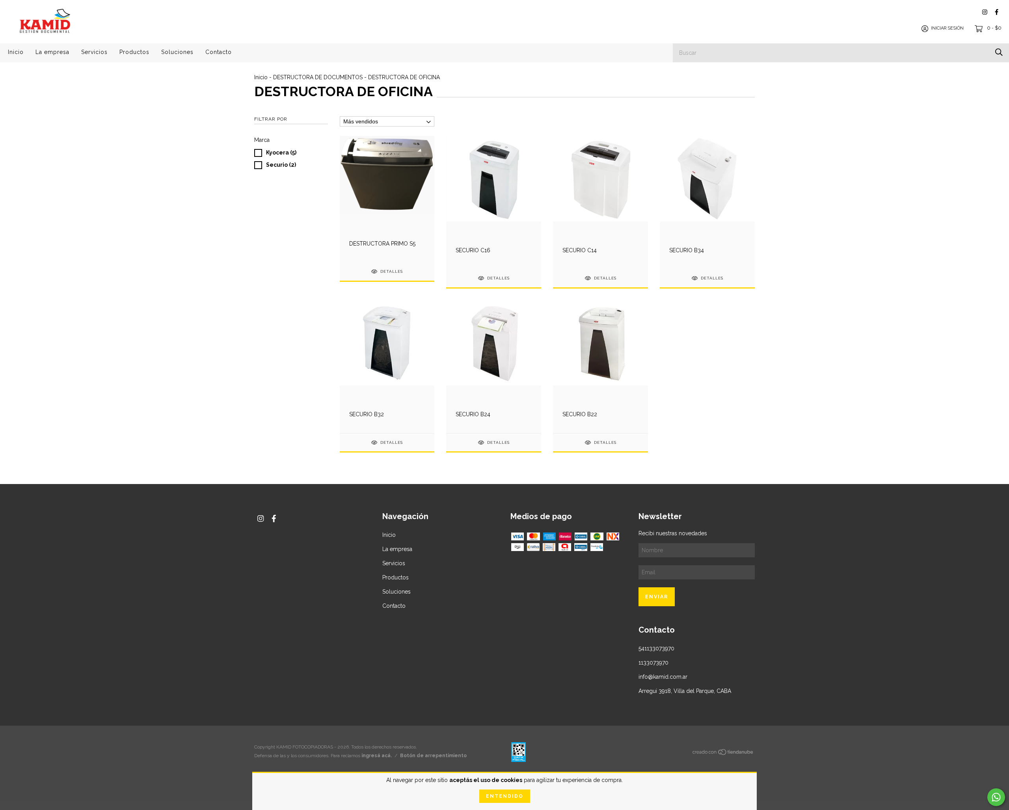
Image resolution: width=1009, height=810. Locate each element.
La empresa (52, 52)
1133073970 (653, 662)
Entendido (504, 796)
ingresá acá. (376, 755)
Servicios (94, 52)
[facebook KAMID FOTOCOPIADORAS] (997, 12)
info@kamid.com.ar (663, 677)
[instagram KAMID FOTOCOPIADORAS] (984, 12)
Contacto (218, 52)
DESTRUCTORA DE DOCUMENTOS (318, 77)
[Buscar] (999, 52)
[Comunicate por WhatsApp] (996, 797)
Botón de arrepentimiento (433, 755)
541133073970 (656, 648)
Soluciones (177, 52)
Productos (134, 52)
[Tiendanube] (723, 753)
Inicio (16, 52)
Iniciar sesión (947, 28)
